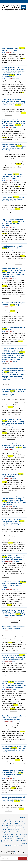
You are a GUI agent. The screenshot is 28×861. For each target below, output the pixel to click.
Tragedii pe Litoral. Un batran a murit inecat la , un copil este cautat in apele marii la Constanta (13, 222)
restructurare (15, 829)
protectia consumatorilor (15, 845)
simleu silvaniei (18, 821)
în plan (13, 818)
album (25, 819)
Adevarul (14, 52)
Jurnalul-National (16, 180)
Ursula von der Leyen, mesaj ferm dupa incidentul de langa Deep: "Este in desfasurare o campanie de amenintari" (13, 522)
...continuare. (11, 62)
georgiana (20, 823)
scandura (20, 819)
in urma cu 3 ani (6, 834)
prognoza (17, 827)
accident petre (16, 843)
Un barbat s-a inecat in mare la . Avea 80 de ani (12, 247)
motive (16, 840)
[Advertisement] (14, 27)
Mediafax (14, 202)
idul (25, 838)
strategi (4, 820)
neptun (9, 818)
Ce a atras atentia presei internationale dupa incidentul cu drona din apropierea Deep (14, 445)
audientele (5, 827)
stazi (24, 843)
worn (4, 818)
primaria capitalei (14, 836)
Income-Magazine (16, 721)
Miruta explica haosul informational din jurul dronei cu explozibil (14, 628)
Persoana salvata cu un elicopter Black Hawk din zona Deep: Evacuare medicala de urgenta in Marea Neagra (14, 147)
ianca (11, 827)
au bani (4, 840)
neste (5, 836)
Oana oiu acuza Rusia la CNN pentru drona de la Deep (14, 304)
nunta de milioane (18, 838)
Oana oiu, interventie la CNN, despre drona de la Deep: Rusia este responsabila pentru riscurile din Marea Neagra (14, 392)
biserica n (18, 825)
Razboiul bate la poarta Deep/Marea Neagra (12, 475)
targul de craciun (9, 832)
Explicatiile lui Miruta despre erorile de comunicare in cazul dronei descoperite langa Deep (13, 799)
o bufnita (17, 842)
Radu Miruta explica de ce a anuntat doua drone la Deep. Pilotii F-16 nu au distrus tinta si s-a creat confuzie (14, 749)
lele (19, 834)
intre (22, 818)
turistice (23, 842)
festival (9, 838)
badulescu (14, 819)
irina (24, 825)
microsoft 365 (9, 823)
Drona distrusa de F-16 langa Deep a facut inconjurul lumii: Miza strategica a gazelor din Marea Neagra (13, 422)
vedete (3, 838)
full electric (8, 821)
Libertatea (15, 151)
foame (18, 818)
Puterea (14, 526)
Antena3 (14, 107)
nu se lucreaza (22, 831)
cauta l (22, 829)
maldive (11, 825)
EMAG (14, 815)
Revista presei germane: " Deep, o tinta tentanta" (13, 49)
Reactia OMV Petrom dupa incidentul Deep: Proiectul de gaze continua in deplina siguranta (14, 557)
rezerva (6, 829)
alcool (24, 827)
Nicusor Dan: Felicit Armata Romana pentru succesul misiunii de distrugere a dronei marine (14, 718)
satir (8, 819)
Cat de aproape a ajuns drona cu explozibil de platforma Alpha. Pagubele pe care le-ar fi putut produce (13, 773)
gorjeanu (24, 834)
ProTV (14, 778)
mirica (23, 836)
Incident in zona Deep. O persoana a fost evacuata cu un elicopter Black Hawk (13, 176)
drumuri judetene (7, 842)
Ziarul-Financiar (16, 78)
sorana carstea (6, 843)
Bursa (14, 661)
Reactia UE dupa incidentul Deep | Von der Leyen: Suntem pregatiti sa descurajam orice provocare (14, 584)
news (14, 834)
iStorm (16, 852)
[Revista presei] (13, 10)
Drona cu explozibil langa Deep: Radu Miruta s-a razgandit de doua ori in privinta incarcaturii (13, 657)
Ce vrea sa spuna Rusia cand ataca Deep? (13, 328)
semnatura (23, 840)
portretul (10, 840)
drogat (5, 825)
